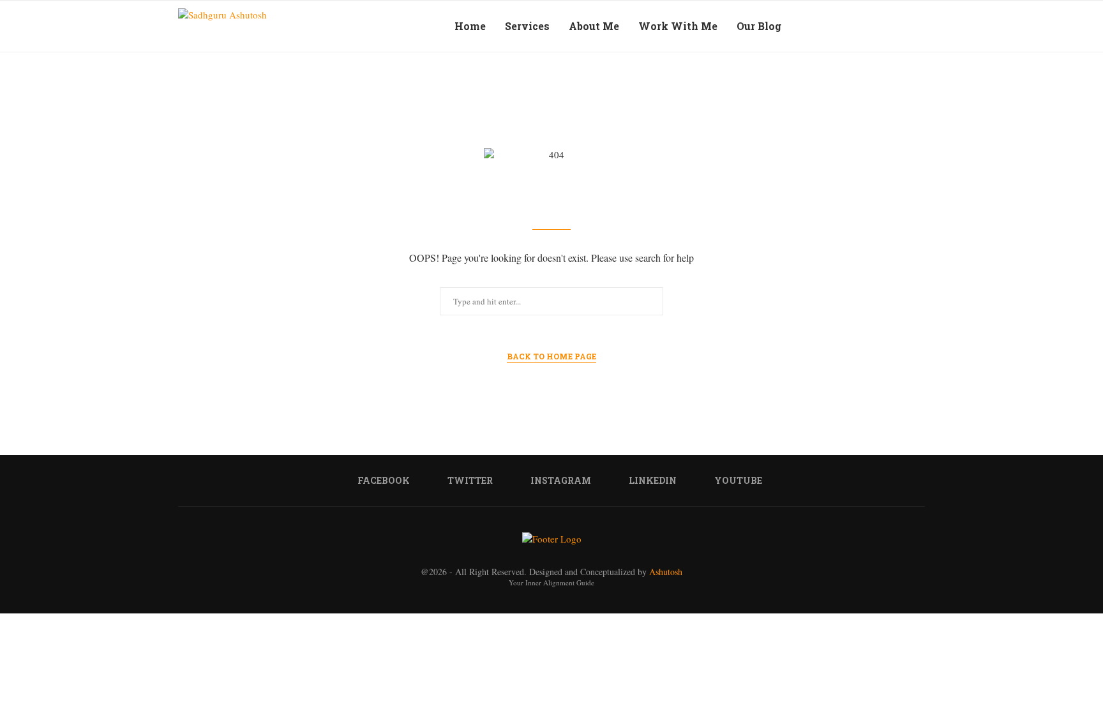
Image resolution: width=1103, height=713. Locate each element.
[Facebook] (823, 26)
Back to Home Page (551, 356)
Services (527, 26)
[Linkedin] (863, 26)
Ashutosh (665, 572)
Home (470, 26)
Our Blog (759, 26)
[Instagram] (849, 26)
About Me (594, 26)
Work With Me (677, 26)
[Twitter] (836, 26)
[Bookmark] (918, 26)
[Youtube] (876, 26)
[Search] (896, 26)
